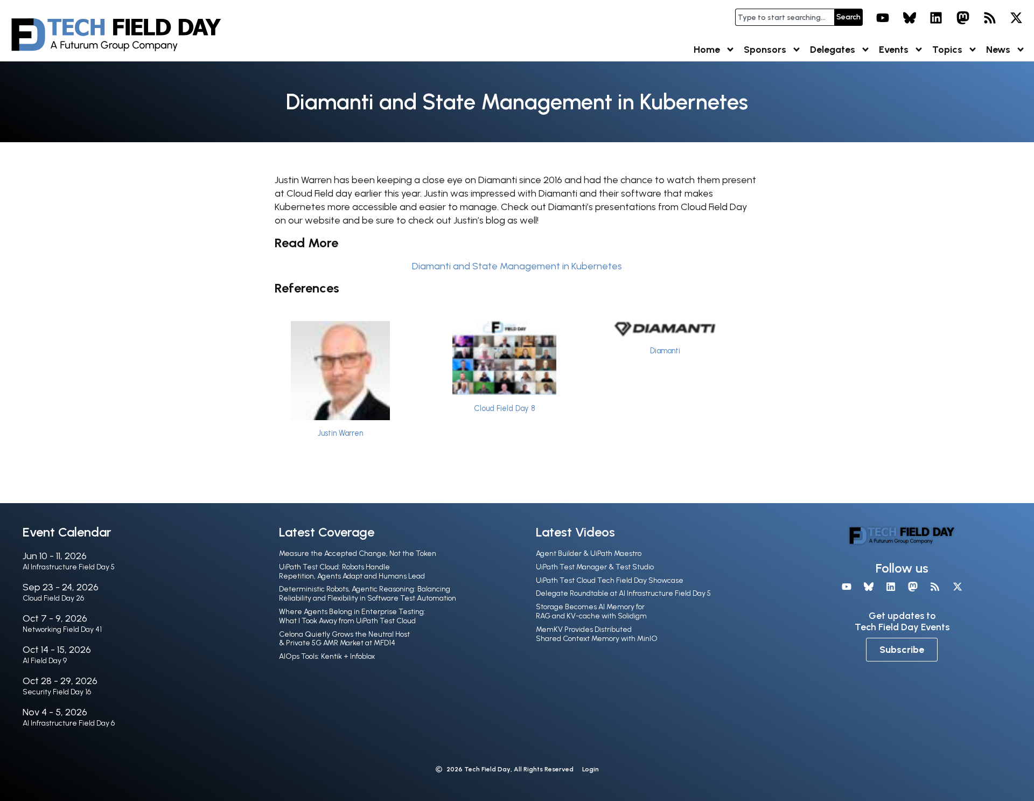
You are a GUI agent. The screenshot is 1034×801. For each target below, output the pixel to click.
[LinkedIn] (936, 18)
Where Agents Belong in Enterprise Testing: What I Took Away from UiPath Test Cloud (352, 616)
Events (894, 49)
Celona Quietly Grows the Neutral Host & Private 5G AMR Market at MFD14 (344, 639)
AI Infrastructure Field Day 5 (69, 567)
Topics (947, 49)
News (998, 49)
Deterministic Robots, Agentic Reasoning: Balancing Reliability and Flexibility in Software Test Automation (367, 593)
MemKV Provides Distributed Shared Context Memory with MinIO (597, 634)
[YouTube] (883, 18)
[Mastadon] (963, 18)
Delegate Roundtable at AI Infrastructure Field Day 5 (623, 593)
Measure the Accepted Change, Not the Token (357, 553)
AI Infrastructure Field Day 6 (69, 723)
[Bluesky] (909, 18)
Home (707, 49)
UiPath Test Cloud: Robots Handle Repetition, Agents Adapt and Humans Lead (352, 571)
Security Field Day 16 (57, 691)
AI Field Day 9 (45, 660)
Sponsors (765, 49)
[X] (1016, 18)
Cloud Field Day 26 (53, 598)
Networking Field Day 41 (62, 629)
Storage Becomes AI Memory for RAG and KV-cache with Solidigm (591, 611)
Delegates (832, 49)
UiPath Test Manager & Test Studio (595, 567)
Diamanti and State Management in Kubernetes (517, 266)
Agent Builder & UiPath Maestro (588, 553)
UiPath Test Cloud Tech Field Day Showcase (609, 580)
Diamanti (665, 351)
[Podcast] (990, 18)
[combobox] (784, 17)
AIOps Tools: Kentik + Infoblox (327, 656)
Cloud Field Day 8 (504, 408)
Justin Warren (340, 433)
